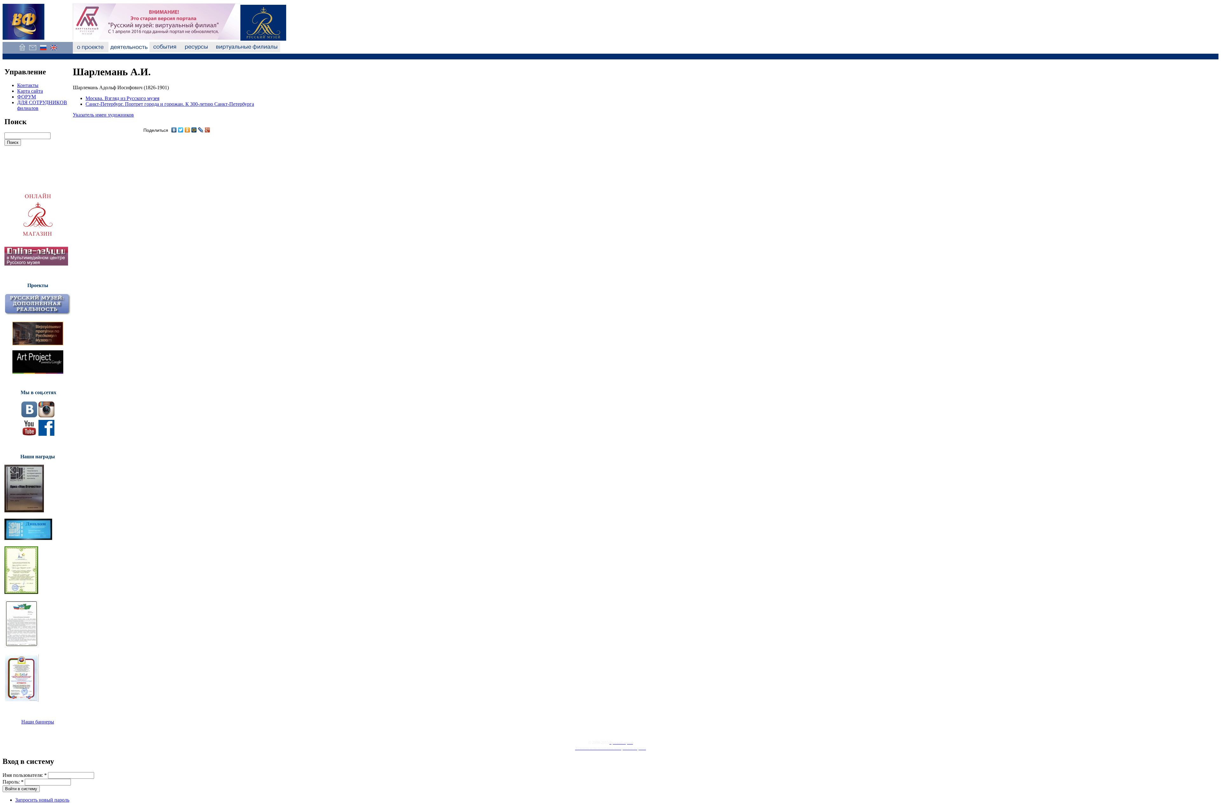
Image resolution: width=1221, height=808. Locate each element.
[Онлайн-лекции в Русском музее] (36, 263)
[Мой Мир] (194, 130)
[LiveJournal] (200, 130)
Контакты (27, 85)
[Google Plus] (207, 130)
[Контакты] (32, 50)
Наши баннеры (37, 721)
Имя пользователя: (25, 775)
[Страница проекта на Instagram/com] (46, 415)
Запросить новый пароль (42, 800)
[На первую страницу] (22, 50)
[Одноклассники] (187, 130)
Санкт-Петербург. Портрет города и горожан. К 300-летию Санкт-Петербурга (170, 104)
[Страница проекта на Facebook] (46, 434)
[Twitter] (180, 130)
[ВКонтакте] (174, 130)
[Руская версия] (43, 50)
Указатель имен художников (103, 115)
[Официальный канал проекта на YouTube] (29, 434)
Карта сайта (30, 91)
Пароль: (13, 781)
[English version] (53, 50)
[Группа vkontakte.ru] (29, 415)
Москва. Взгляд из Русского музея (122, 98)
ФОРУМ (26, 96)
